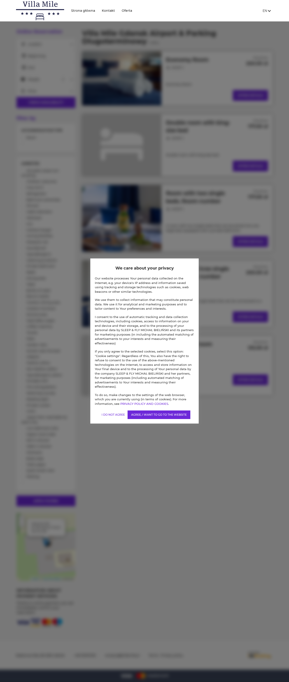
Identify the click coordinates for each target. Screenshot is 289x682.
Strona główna (83, 11)
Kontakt (108, 11)
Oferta (127, 11)
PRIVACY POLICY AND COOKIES (144, 404)
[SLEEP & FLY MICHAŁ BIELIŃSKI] (40, 10)
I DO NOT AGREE (113, 414)
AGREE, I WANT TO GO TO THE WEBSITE (159, 414)
